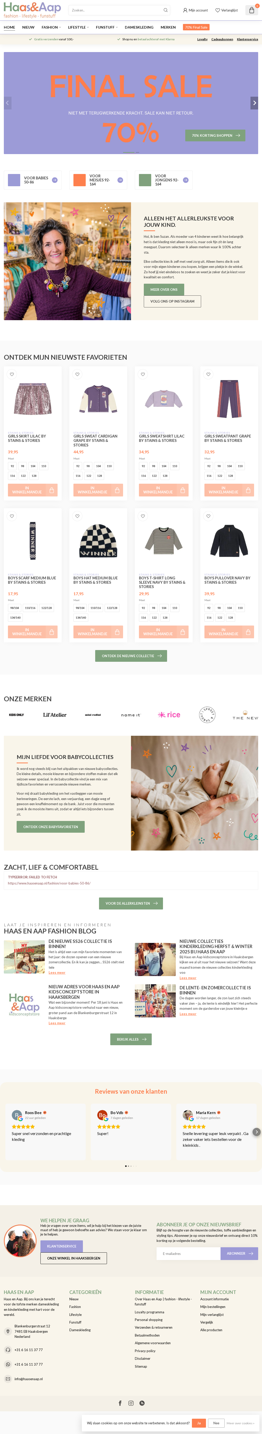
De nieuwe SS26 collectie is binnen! (80, 944)
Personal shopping (148, 1320)
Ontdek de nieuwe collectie (128, 656)
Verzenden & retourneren (153, 1327)
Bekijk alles (128, 1039)
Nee (216, 1423)
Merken (168, 27)
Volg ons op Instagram (172, 301)
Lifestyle (77, 27)
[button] (5, 1132)
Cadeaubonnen (222, 39)
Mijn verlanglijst (212, 1315)
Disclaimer (142, 1358)
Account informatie (214, 1299)
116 (12, 475)
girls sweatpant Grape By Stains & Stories (227, 438)
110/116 (30, 607)
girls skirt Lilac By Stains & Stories (27, 438)
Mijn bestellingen (212, 1307)
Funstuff (105, 27)
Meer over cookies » (240, 1423)
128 (34, 475)
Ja (199, 1423)
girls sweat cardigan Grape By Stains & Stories (95, 440)
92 (12, 466)
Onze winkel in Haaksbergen (73, 1258)
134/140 (15, 617)
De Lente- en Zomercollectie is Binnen (215, 990)
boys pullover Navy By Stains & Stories (227, 580)
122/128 (46, 607)
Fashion (50, 27)
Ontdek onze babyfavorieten (50, 827)
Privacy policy (145, 1351)
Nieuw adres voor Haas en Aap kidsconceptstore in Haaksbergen (84, 992)
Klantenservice (247, 39)
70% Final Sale (196, 27)
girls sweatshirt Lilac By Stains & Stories (161, 438)
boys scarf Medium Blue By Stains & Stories (32, 580)
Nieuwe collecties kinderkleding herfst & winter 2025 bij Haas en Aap (216, 946)
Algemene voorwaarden (153, 1343)
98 (22, 466)
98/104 (14, 607)
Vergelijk (206, 1322)
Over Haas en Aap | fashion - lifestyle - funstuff (163, 1301)
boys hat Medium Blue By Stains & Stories (95, 580)
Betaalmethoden (147, 1335)
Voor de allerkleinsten (128, 903)
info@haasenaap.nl (29, 1379)
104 (33, 466)
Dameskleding (139, 27)
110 (43, 466)
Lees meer (57, 972)
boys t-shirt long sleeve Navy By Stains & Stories (162, 582)
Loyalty (202, 39)
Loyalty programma (149, 1312)
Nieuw (28, 27)
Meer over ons (164, 290)
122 (23, 475)
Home (9, 27)
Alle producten (211, 1330)
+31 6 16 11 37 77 (29, 1350)
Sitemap (141, 1366)
